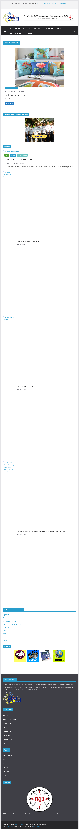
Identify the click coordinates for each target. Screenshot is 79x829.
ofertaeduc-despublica (11, 88)
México (5, 634)
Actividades (6, 735)
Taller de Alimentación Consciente (28, 241)
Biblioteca (6, 764)
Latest (6, 155)
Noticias (13, 155)
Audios (5, 776)
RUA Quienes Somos (9, 621)
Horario (5, 715)
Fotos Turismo (7, 768)
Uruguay (5, 640)
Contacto (28, 33)
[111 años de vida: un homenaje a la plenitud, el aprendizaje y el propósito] (9, 533)
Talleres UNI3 (20, 28)
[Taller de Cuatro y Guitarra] (39, 151)
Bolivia (5, 630)
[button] (42, 28)
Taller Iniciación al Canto (25, 386)
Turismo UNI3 (7, 739)
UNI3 (10, 28)
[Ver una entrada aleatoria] (74, 30)
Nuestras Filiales (15, 33)
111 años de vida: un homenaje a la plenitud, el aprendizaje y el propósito (41, 532)
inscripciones (7, 723)
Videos (5, 760)
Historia (5, 618)
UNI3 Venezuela (20, 91)
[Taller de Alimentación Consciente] (9, 243)
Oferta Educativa (22, 155)
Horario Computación (10, 719)
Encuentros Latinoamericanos (12, 624)
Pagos (5, 727)
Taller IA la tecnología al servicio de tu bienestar (52, 3)
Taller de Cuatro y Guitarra (18, 159)
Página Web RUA (8, 615)
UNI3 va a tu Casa (34, 28)
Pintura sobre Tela (15, 94)
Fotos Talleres (7, 772)
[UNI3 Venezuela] (5, 30)
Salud (59, 28)
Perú (4, 637)
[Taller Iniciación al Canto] (9, 388)
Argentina (6, 627)
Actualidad (50, 28)
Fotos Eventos (7, 756)
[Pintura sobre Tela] (39, 67)
